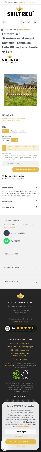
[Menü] (4, 21)
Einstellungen (21, 432)
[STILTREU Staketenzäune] (10, 59)
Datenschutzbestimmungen (21, 156)
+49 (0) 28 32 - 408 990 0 (26, 2)
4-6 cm (6, 140)
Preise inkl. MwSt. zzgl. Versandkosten (14, 118)
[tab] (20, 191)
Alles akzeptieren (20, 442)
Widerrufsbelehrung (22, 350)
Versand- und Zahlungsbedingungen (20, 347)
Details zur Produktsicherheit (11, 120)
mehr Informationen (21, 426)
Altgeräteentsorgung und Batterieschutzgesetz (20, 354)
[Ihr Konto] (35, 21)
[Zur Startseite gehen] (20, 11)
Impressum (14, 343)
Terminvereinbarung (20, 322)
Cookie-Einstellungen (20, 359)
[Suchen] (22, 21)
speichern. (24, 424)
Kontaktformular (9, 227)
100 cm (14, 131)
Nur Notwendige (21, 436)
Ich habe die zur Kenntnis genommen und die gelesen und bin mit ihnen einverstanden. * (21, 158)
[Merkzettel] (29, 21)
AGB (18, 158)
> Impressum (20, 446)
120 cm (22, 131)
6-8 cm (14, 140)
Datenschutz (24, 343)
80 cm (5, 131)
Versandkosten (9, 365)
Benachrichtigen (25, 169)
